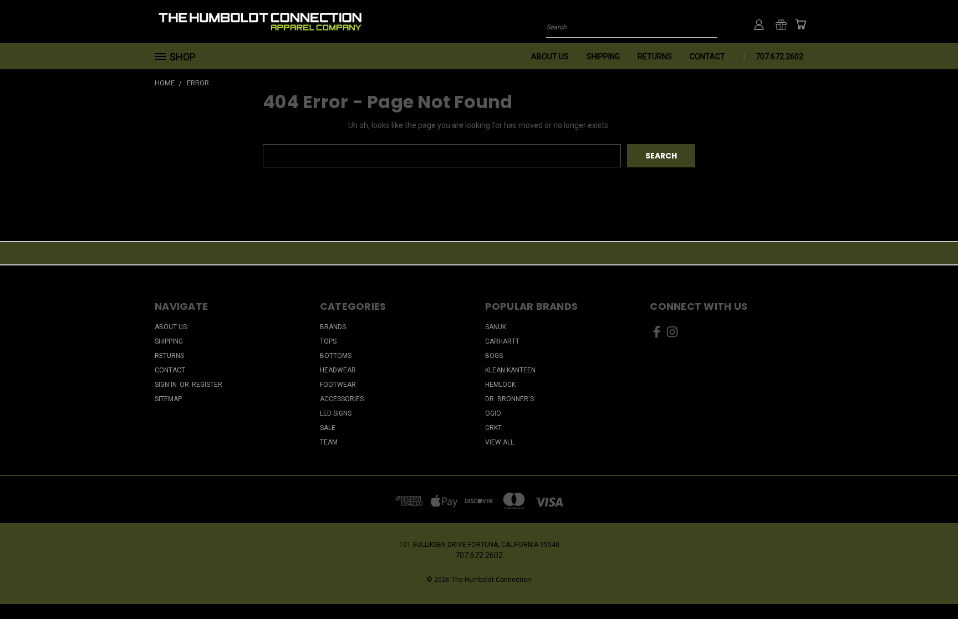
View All (499, 442)
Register (207, 384)
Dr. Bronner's (509, 399)
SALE (327, 428)
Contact (707, 56)
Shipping (603, 56)
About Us (550, 56)
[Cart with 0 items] (800, 24)
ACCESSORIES (342, 399)
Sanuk (495, 327)
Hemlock (500, 384)
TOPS (328, 341)
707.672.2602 (779, 56)
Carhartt (502, 341)
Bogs (494, 356)
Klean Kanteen (510, 370)
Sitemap (168, 399)
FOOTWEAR (338, 384)
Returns (655, 56)
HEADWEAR (338, 370)
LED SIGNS (335, 413)
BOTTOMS (335, 356)
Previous (928, 584)
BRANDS (333, 327)
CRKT (493, 428)
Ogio (493, 413)
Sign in (167, 384)
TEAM (329, 442)
